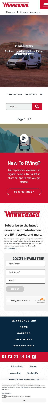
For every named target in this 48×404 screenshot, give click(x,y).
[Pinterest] (28, 357)
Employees (24, 339)
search (3, 104)
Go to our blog (23, 192)
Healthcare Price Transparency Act (24, 379)
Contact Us (32, 373)
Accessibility (15, 373)
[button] (24, 138)
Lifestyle (31, 94)
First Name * (14, 263)
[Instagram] (22, 357)
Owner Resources (30, 12)
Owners (10, 12)
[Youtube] (16, 357)
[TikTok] (33, 357)
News (24, 327)
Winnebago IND (24, 320)
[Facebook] (4, 357)
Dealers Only (24, 345)
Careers (24, 333)
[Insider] (1, 9)
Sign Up (15, 289)
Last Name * (14, 272)
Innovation (14, 94)
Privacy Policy (12, 248)
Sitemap (33, 366)
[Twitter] (10, 357)
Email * (12, 280)
